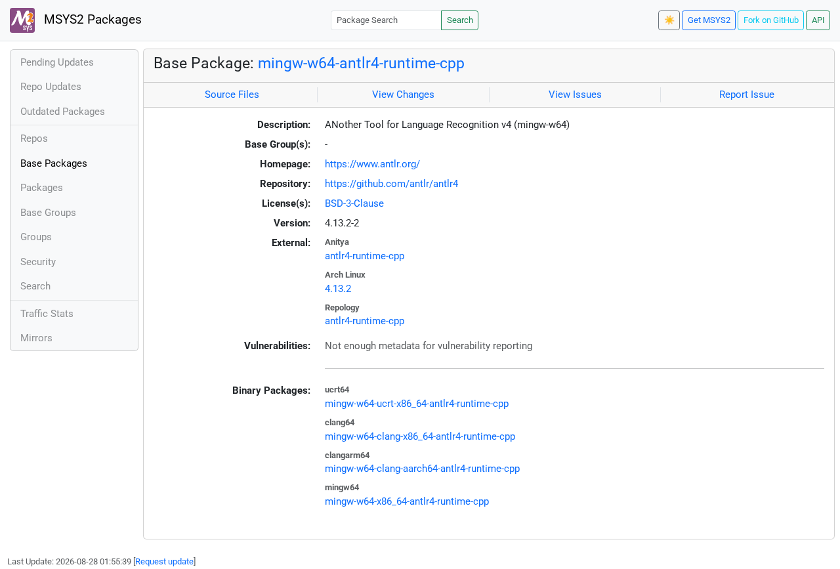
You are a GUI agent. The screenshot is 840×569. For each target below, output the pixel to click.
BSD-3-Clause (354, 203)
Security (38, 262)
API (818, 20)
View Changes (403, 94)
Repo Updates (50, 87)
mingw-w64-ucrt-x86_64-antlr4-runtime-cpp (417, 404)
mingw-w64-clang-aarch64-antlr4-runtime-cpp (422, 468)
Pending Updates (57, 62)
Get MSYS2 (709, 20)
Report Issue (746, 94)
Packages (41, 188)
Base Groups (48, 213)
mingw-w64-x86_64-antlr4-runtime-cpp (407, 501)
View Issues (575, 94)
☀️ (669, 20)
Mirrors (36, 338)
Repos (34, 138)
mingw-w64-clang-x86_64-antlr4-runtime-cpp (420, 436)
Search (460, 20)
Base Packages (53, 163)
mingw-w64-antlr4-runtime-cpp (361, 63)
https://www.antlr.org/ (372, 164)
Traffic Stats (47, 314)
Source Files (232, 94)
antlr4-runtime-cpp (364, 256)
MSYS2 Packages (91, 19)
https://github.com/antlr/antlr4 (391, 184)
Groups (36, 237)
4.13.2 (338, 289)
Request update (164, 561)
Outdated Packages (62, 111)
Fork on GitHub (771, 20)
